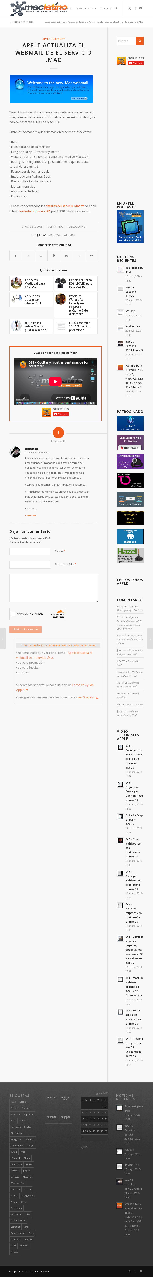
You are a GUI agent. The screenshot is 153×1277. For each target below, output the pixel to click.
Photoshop (16, 1208)
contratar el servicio (33, 211)
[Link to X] (129, 8)
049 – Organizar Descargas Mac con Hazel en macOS (134, 791)
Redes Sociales (18, 1220)
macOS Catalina (134, 704)
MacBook (27, 1176)
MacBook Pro (17, 1183)
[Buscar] (116, 8)
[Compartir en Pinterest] (54, 255)
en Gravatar (86, 697)
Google (30, 1145)
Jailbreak (15, 1170)
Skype (26, 1226)
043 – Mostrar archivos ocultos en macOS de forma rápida (134, 986)
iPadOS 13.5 (132, 326)
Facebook (16, 1126)
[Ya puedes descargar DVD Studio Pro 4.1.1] (3, 638)
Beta (13, 1120)
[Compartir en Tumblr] (79, 255)
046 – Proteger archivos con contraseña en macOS (133, 880)
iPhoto (26, 1158)
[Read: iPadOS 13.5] (120, 328)
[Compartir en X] (28, 255)
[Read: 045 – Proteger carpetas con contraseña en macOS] (120, 905)
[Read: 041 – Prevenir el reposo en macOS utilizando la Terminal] (120, 1040)
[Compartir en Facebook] (16, 255)
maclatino (78, 226)
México (27, 1189)
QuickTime (16, 1214)
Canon (22, 1120)
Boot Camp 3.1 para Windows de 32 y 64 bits (130, 639)
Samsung (15, 1226)
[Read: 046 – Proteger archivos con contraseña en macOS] (120, 873)
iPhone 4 (15, 1158)
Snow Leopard (18, 1233)
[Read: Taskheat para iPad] (120, 269)
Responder (30, 515)
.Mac (51, 235)
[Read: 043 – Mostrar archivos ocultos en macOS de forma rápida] (120, 979)
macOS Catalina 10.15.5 (130, 292)
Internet (58, 39)
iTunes (28, 1164)
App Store (29, 1114)
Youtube (15, 1251)
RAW (28, 1214)
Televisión (16, 1239)
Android (26, 1108)
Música (14, 1195)
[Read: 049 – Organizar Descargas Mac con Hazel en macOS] (120, 784)
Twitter (28, 1239)
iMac (23, 1151)
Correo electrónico (65, 564)
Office (23, 1201)
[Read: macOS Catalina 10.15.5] (120, 289)
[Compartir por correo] (91, 255)
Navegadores (28, 1195)
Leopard (15, 1176)
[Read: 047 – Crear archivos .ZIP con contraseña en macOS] (120, 840)
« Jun (84, 1147)
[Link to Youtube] (141, 8)
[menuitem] (50, 8)
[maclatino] (38, 8)
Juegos (26, 1170)
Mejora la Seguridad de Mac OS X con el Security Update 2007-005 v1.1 (129, 622)
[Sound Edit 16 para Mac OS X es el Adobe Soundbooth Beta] (150, 638)
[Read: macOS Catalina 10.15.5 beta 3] (120, 343)
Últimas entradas (21, 22)
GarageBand (17, 1145)
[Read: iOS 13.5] (120, 312)
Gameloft (29, 1139)
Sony (31, 1233)
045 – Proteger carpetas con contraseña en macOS (133, 912)
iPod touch (16, 1164)
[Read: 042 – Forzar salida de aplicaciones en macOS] (120, 1012)
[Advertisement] (130, 134)
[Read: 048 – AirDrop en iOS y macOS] (120, 816)
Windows (23, 1245)
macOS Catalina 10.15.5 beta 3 (134, 346)
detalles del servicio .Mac (63, 206)
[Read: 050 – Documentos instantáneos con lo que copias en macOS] (120, 747)
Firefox (27, 1126)
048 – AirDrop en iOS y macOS (134, 819)
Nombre (60, 551)
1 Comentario (54, 226)
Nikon (14, 1201)
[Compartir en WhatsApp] (41, 255)
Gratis (14, 1151)
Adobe (22, 1101)
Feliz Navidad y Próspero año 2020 (130, 652)
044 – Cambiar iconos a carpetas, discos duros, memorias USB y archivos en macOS (134, 949)
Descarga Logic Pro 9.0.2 (130, 610)
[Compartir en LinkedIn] (66, 255)
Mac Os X (15, 1189)
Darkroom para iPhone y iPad (130, 673)
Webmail (70, 235)
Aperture (15, 1114)
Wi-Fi (13, 1245)
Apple (46, 39)
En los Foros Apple (130, 581)
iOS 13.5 (130, 311)
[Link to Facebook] (135, 8)
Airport (14, 1108)
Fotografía (16, 1139)
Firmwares (16, 1133)
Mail (59, 235)
